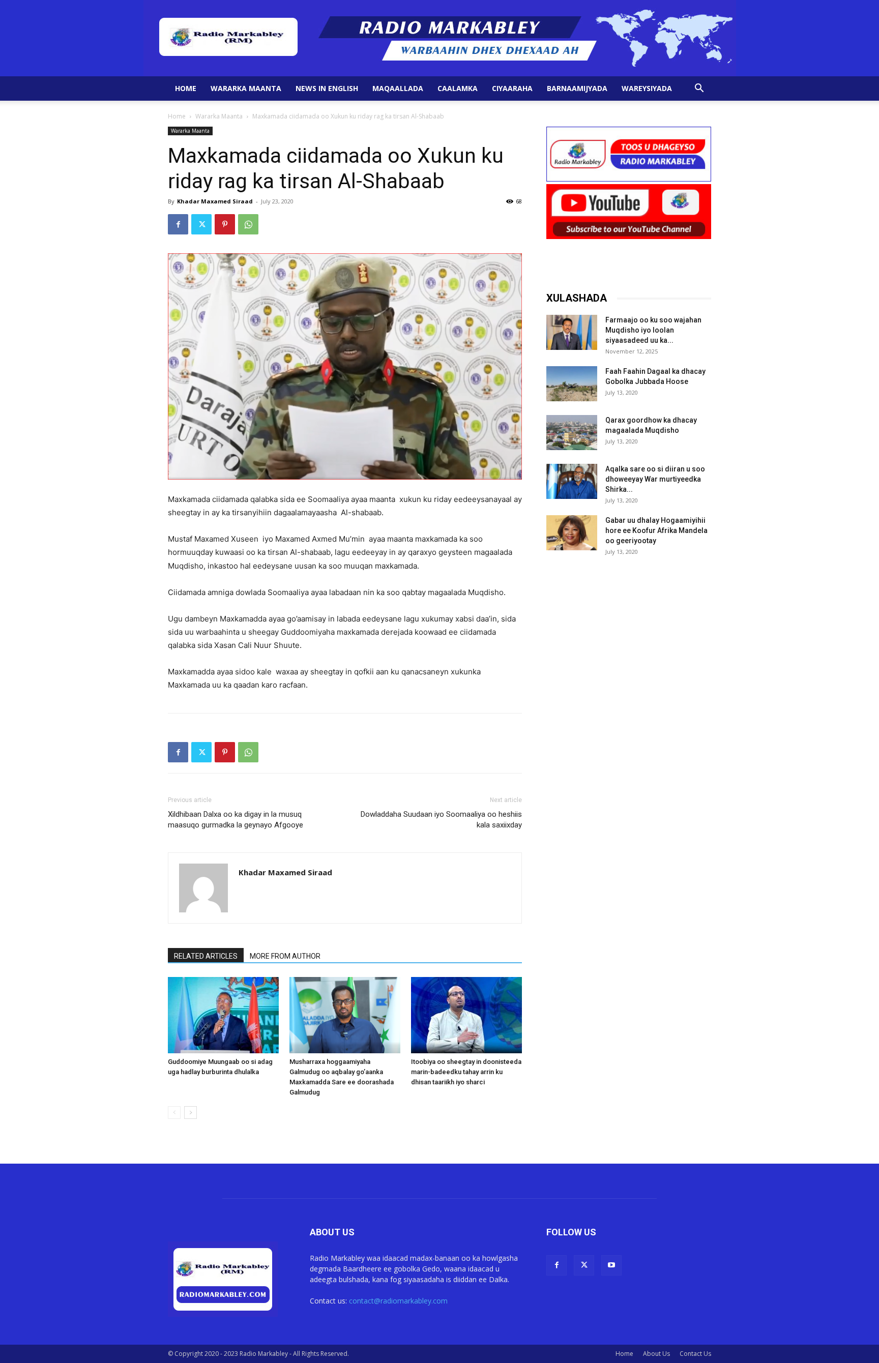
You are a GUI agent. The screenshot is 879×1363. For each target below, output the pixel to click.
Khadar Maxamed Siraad (215, 201)
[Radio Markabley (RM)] (439, 38)
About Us (656, 1353)
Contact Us (695, 1353)
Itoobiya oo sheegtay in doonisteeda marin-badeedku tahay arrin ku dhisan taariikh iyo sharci (466, 1072)
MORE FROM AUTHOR (285, 956)
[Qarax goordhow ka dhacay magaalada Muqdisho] (571, 432)
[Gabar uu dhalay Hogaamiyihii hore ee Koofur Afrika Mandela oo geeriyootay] (571, 532)
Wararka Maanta (246, 88)
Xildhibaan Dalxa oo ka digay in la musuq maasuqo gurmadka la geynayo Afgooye (235, 819)
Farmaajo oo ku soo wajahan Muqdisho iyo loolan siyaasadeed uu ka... (653, 330)
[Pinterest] (225, 224)
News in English (327, 88)
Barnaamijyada (577, 88)
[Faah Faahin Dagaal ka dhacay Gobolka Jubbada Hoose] (571, 383)
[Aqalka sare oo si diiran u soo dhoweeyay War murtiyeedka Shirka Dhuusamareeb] (571, 481)
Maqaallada (397, 88)
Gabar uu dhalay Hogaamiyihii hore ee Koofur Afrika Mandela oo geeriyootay (656, 530)
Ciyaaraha (512, 88)
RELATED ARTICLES (206, 956)
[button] (699, 89)
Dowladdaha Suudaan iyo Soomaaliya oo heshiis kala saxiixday (441, 819)
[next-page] (190, 1112)
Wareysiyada (647, 88)
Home (185, 88)
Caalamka (457, 88)
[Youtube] (611, 1265)
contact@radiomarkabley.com (398, 1301)
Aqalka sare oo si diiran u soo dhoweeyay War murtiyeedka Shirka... (655, 479)
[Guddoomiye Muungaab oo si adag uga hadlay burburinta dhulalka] (223, 1015)
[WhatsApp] (248, 224)
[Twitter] (201, 224)
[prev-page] (174, 1112)
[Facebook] (178, 224)
